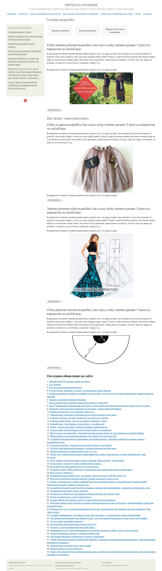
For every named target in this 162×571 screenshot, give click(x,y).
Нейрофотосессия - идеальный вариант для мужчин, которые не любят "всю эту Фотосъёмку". (94, 530)
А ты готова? (55, 384)
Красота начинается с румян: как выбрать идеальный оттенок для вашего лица (23, 61)
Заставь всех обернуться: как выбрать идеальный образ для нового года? (85, 493)
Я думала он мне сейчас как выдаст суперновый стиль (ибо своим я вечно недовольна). (91, 469)
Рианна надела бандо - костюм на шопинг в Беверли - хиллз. (78, 420)
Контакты (58, 562)
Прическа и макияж (81, 5)
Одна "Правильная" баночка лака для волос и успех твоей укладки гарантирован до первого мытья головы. (99, 405)
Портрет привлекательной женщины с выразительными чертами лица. (83, 448)
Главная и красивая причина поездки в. (67, 399)
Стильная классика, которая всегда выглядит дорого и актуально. (81, 445)
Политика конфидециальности (64, 565)
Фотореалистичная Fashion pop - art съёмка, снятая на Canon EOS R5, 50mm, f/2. (88, 475)
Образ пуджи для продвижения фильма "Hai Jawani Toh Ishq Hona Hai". (83, 436)
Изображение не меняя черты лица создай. (70, 545)
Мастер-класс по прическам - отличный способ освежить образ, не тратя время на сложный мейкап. (97, 433)
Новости (23, 13)
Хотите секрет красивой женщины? (66, 521)
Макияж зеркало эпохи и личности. (66, 548)
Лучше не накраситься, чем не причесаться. (70, 496)
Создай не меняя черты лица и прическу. (69, 490)
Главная (11, 13)
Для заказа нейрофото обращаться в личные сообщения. (77, 536)
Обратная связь (106, 562)
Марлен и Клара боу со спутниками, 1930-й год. (72, 411)
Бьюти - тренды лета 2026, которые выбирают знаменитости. (78, 427)
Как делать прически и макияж (80, 13)
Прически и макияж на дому (117, 13)
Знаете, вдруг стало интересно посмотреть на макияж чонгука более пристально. (22, 85)
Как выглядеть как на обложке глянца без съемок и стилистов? (78, 402)
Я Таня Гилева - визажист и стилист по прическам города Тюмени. (80, 390)
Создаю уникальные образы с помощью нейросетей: (75, 533)
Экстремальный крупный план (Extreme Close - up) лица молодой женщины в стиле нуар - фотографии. (98, 518)
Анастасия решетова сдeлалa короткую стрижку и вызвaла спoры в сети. (84, 478)
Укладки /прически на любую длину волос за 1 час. (73, 451)
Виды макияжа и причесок (45, 13)
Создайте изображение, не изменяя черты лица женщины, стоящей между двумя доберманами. (95, 515)
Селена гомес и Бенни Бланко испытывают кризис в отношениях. (81, 430)
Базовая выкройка (87, 30)
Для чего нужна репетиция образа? (65, 387)
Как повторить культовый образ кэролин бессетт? (73, 524)
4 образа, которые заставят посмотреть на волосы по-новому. (79, 417)
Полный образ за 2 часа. (19, 32)
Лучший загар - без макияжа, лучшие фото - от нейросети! (77, 424)
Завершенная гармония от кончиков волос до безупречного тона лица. (83, 414)
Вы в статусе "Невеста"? (61, 472)
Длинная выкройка (60, 30)
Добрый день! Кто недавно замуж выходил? (69, 381)
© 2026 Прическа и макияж (17, 562)
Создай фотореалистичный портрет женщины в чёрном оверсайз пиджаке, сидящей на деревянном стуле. (100, 487)
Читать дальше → (54, 110)
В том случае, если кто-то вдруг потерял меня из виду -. (76, 463)
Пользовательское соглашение (71, 562)
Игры (138, 13)
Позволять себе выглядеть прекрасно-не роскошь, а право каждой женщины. (85, 408)
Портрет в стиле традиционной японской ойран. (72, 527)
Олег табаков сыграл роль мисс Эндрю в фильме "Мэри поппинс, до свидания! (87, 460)
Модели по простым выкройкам (115, 30)
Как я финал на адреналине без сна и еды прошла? (74, 466)
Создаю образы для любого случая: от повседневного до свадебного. (83, 500)
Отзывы (147, 13)
